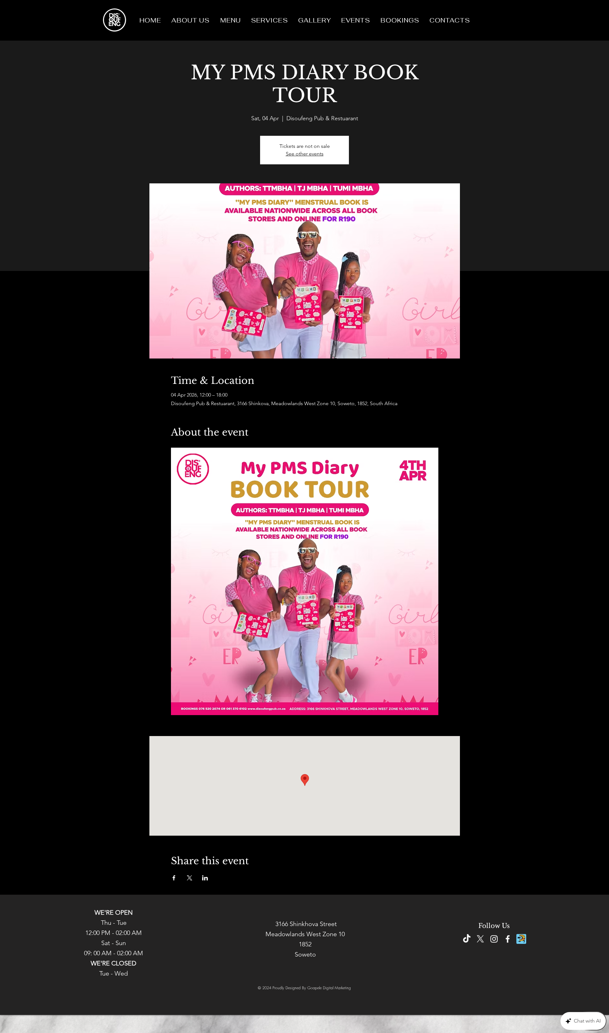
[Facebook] (508, 939)
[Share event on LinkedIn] (205, 877)
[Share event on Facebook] (174, 877)
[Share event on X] (190, 877)
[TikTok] (467, 939)
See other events (305, 154)
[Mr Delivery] (521, 939)
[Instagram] (494, 939)
